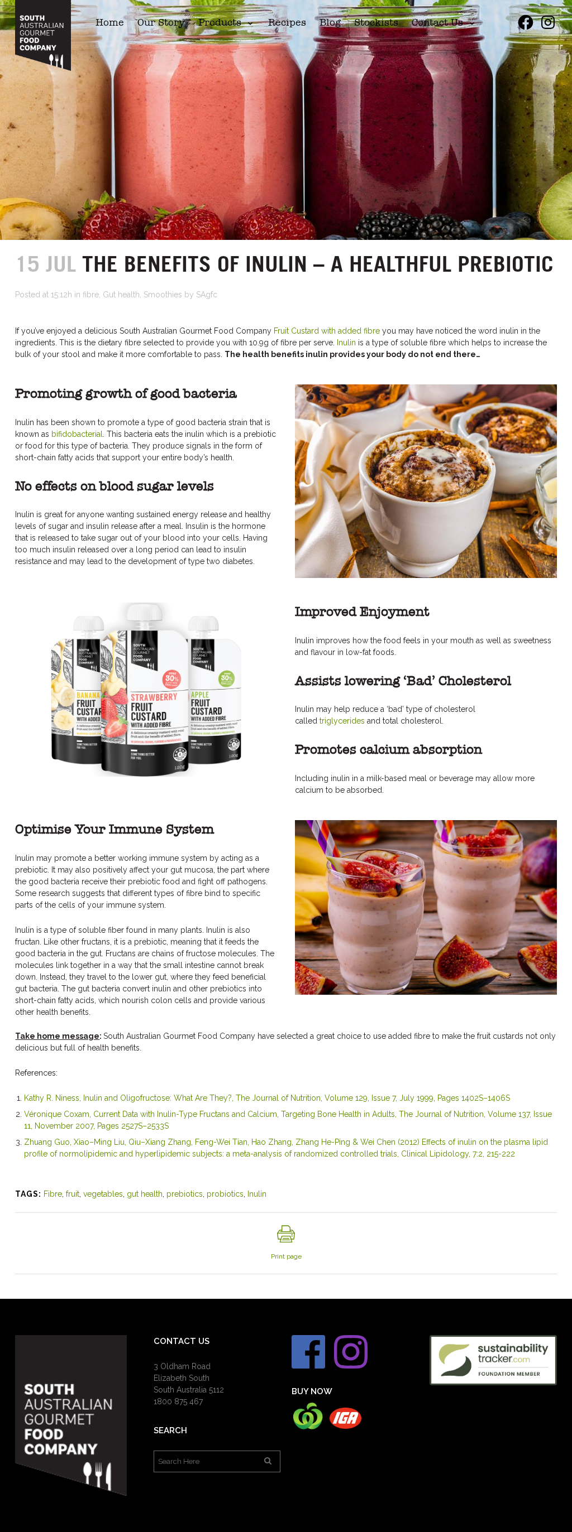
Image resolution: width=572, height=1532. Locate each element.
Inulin (346, 342)
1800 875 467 (178, 1401)
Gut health (121, 294)
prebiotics (184, 1193)
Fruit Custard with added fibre (327, 330)
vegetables (103, 1193)
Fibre (53, 1193)
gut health (145, 1193)
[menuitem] (110, 22)
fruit (72, 1193)
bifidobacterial (77, 434)
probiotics (225, 1193)
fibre (91, 294)
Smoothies (163, 294)
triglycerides (342, 720)
